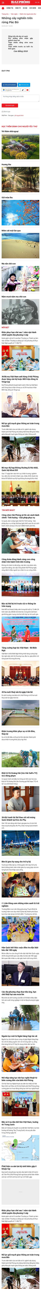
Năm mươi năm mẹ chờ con (14, 296)
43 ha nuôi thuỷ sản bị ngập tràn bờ (17, 692)
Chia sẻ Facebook (10, 85)
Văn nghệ (14, 14)
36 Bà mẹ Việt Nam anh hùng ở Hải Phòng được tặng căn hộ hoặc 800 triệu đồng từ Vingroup (20, 379)
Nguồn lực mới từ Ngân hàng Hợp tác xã (19, 1036)
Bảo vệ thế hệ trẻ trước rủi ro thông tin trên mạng (19, 604)
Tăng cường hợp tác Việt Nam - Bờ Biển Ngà (19, 649)
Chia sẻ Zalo (25, 85)
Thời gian (11, 115)
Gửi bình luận (9, 105)
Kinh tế (18, 8)
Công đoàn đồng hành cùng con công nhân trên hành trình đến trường (18, 560)
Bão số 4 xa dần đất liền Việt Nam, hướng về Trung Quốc (20, 1123)
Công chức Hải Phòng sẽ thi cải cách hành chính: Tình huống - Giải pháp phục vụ (20, 516)
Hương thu (6, 164)
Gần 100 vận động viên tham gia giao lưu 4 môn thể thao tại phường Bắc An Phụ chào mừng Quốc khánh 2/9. (20, 825)
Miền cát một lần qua (11, 230)
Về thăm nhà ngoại (10, 131)
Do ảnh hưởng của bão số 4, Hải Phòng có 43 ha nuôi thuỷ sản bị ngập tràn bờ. (19, 696)
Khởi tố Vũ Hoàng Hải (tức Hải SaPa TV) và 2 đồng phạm (19, 774)
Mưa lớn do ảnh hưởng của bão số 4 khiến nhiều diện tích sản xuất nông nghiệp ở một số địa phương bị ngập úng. (20, 1000)
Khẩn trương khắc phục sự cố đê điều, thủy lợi (18, 732)
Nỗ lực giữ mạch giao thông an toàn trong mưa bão (20, 424)
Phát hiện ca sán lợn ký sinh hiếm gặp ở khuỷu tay (19, 1167)
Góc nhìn (32, 8)
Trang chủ (5, 14)
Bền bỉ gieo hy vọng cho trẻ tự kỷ (16, 861)
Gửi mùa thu (7, 197)
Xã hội (25, 8)
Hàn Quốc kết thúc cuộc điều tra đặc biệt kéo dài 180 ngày (20, 948)
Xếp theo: (4, 115)
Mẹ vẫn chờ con (9, 263)
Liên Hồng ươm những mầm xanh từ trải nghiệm (20, 904)
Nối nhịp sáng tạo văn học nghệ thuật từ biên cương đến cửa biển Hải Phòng (19, 1079)
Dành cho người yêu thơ (28, 14)
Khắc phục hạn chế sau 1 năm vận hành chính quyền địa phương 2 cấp (19, 333)
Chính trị (9, 8)
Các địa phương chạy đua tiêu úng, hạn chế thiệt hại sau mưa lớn (19, 993)
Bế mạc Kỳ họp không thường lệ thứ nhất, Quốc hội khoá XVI (20, 469)
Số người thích (19, 115)
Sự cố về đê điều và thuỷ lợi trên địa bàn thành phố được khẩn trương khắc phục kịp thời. (19, 738)
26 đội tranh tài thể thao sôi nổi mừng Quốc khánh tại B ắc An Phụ (18, 818)
